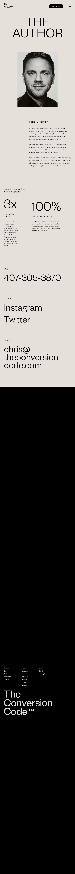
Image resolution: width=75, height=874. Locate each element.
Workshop (7, 676)
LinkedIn (24, 679)
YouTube (24, 685)
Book (5, 671)
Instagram (24, 671)
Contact (6, 679)
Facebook (24, 676)
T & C (41, 671)
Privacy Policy (43, 674)
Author (6, 674)
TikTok (23, 682)
